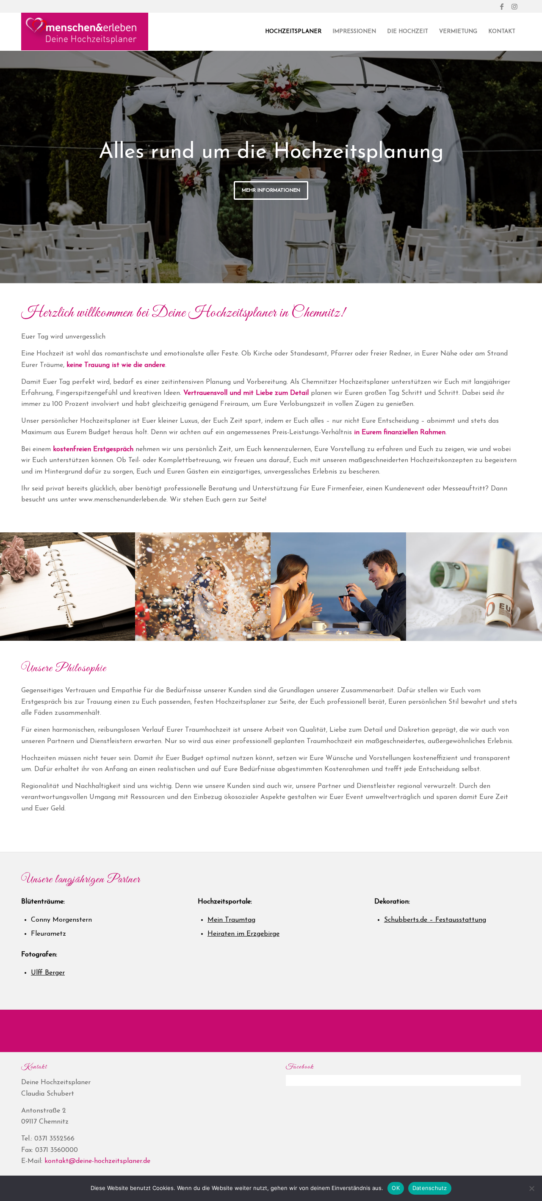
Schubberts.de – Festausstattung (435, 920)
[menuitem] (293, 32)
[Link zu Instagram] (514, 6)
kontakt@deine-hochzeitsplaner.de (97, 1161)
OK (396, 1187)
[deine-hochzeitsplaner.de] (84, 32)
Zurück (7, 158)
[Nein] (531, 1188)
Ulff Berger (48, 973)
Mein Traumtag (231, 920)
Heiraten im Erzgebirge (243, 934)
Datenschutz (429, 1187)
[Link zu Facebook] (501, 6)
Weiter (534, 158)
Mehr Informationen (271, 190)
